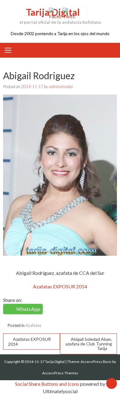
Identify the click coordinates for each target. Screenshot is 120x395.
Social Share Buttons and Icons (47, 384)
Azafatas (33, 325)
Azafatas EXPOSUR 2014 (60, 286)
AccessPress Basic (96, 361)
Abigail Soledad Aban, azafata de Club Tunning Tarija (89, 343)
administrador (61, 86)
